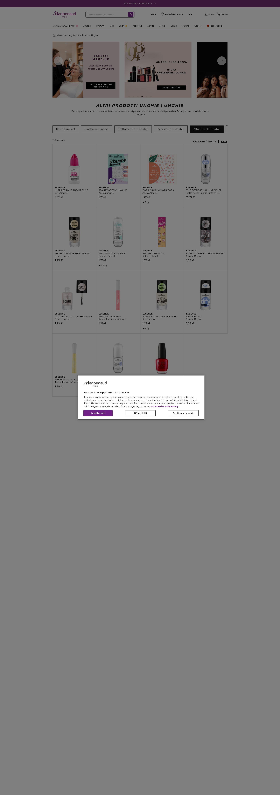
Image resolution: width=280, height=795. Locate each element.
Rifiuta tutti (140, 413)
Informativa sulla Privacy (164, 406)
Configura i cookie (183, 413)
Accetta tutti (98, 413)
